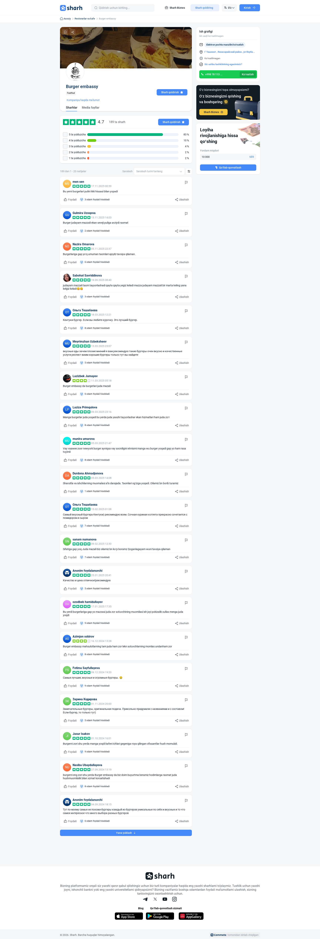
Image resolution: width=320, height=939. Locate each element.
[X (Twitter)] (155, 900)
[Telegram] (145, 900)
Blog (141, 908)
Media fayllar (90, 107)
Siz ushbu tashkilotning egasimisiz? (223, 64)
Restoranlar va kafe (85, 18)
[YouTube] (165, 900)
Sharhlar (71, 107)
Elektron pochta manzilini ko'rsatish (225, 44)
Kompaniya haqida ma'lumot (83, 100)
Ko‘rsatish (248, 74)
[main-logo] (71, 8)
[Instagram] (174, 900)
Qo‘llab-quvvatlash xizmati (166, 908)
